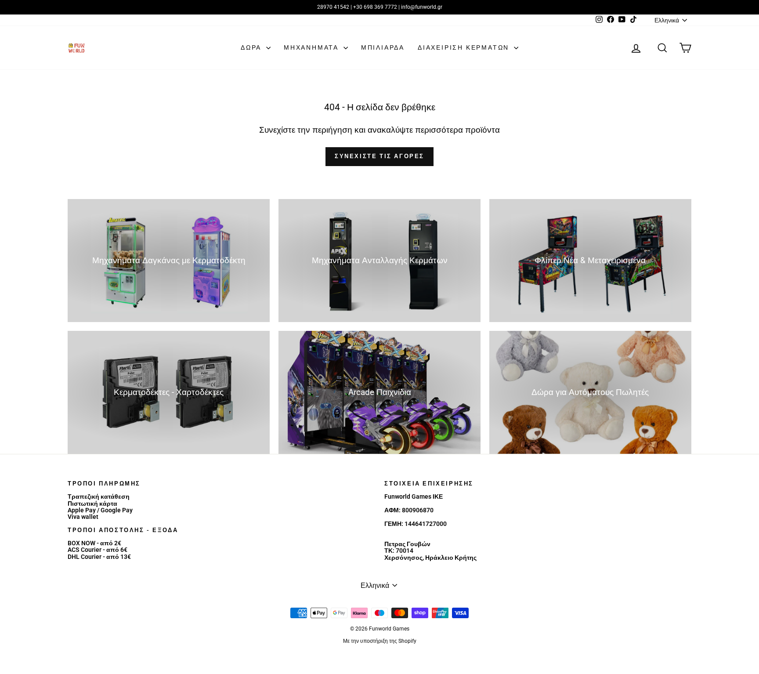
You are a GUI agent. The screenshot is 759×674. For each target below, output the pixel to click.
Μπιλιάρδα (383, 47)
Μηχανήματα (312, 47)
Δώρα (252, 47)
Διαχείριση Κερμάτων (465, 47)
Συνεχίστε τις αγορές (379, 156)
